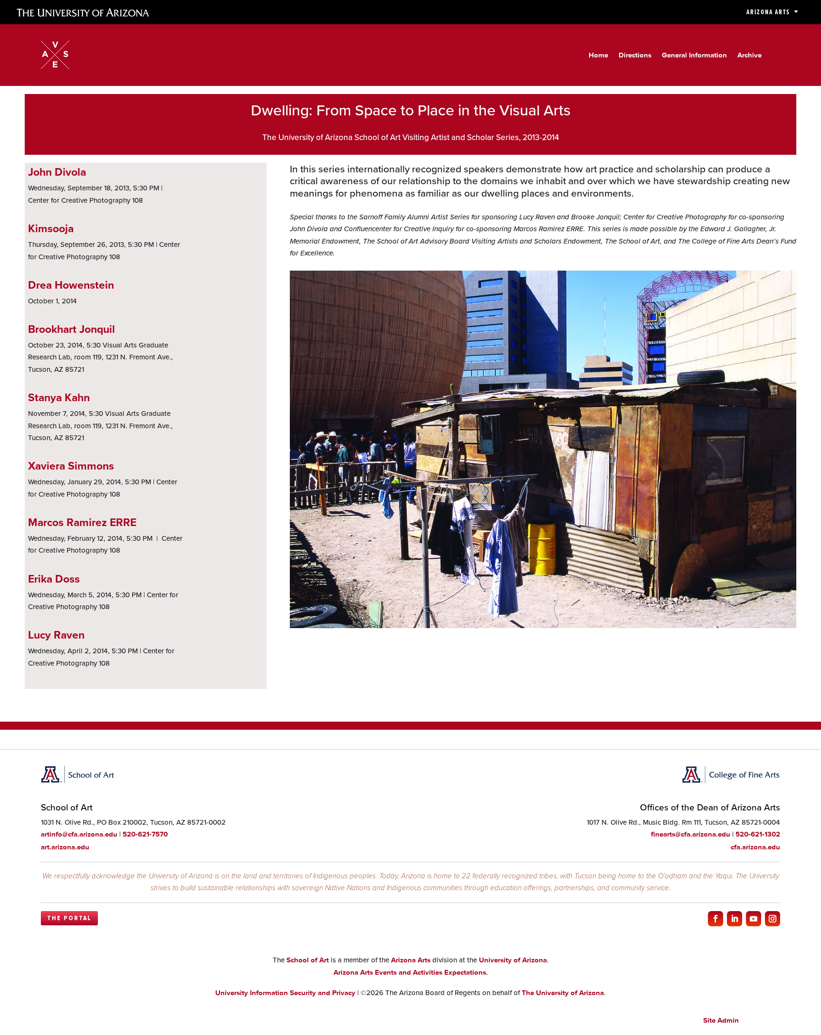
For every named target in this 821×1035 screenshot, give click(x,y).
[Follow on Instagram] (772, 918)
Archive (749, 55)
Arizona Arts (768, 12)
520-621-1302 (757, 834)
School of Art (307, 960)
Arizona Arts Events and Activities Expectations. (411, 972)
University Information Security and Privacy (285, 992)
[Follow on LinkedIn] (734, 918)
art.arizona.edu (65, 847)
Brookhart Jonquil (71, 329)
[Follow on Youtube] (753, 918)
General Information (694, 55)
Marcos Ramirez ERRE (82, 522)
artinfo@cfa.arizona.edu (79, 834)
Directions (635, 55)
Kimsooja (51, 228)
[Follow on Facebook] (715, 918)
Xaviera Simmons (71, 465)
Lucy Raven (56, 634)
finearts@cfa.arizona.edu (690, 834)
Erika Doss (54, 578)
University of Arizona (513, 960)
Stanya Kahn (59, 397)
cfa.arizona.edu (755, 847)
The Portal (69, 918)
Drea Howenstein (71, 284)
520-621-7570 (145, 834)
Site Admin (721, 1020)
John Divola (57, 171)
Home (598, 55)
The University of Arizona (563, 992)
